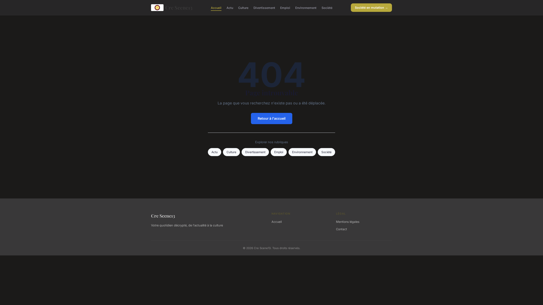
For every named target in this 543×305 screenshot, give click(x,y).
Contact (341, 229)
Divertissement (264, 7)
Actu (230, 7)
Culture (243, 7)
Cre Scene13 (178, 7)
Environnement (305, 7)
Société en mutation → (371, 7)
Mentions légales (347, 221)
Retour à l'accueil (271, 118)
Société (327, 7)
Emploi (285, 7)
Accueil (216, 7)
